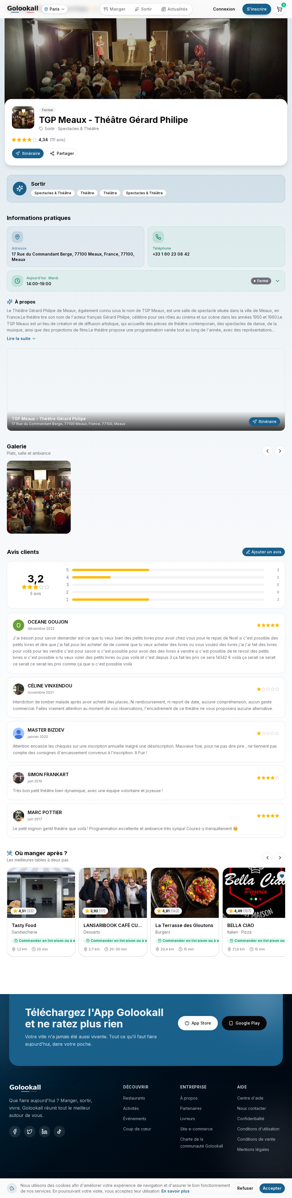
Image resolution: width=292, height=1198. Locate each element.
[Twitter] (29, 1131)
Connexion (224, 9)
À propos (189, 1098)
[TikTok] (59, 1131)
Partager (65, 153)
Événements (134, 1118)
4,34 (52, 139)
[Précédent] (267, 858)
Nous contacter (251, 1108)
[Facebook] (15, 1131)
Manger (117, 9)
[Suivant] (280, 858)
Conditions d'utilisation (258, 1128)
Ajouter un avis (266, 551)
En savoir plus (175, 1191)
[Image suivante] (280, 451)
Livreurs (187, 1118)
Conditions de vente (256, 1139)
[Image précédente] (267, 451)
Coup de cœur (137, 1128)
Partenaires (191, 1108)
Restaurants (134, 1098)
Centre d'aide (250, 1098)
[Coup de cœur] (282, 876)
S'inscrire (257, 9)
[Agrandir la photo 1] (39, 497)
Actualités (178, 9)
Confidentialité (250, 1118)
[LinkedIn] (44, 1131)
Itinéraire (31, 153)
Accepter (272, 1188)
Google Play (248, 1023)
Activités (131, 1108)
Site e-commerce (196, 1128)
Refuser (245, 1188)
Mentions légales (253, 1149)
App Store (201, 1023)
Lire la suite (19, 338)
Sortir (146, 9)
